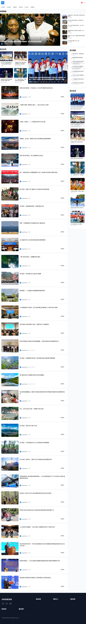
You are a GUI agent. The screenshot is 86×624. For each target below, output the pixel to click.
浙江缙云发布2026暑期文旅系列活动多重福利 (32, 375)
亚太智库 (9, 7)
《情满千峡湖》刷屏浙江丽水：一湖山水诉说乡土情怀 (34, 105)
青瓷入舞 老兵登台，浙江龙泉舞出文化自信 (31, 155)
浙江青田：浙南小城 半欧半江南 (28, 425)
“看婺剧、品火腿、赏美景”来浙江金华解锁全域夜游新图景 (35, 138)
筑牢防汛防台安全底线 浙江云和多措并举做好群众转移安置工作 (37, 510)
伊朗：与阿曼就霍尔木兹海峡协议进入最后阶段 (32, 223)
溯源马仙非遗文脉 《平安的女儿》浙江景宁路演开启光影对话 (36, 88)
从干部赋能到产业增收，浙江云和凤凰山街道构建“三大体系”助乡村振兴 (39, 307)
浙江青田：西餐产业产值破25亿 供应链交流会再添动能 (34, 189)
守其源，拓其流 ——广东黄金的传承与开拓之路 (32, 121)
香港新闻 (32, 7)
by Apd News (6, 43)
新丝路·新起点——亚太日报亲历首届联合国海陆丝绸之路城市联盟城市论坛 (40, 560)
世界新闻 (21, 7)
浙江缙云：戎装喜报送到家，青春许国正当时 (32, 206)
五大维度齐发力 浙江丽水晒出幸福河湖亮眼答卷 (32, 240)
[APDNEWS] (2, 3)
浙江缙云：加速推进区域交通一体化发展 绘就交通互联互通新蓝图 (37, 358)
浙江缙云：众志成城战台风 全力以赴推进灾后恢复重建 (34, 442)
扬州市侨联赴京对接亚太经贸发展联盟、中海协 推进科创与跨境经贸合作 (39, 341)
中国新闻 (15, 7)
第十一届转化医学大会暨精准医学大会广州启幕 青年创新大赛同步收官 (38, 172)
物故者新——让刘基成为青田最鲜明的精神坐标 (32, 290)
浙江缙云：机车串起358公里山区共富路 (30, 273)
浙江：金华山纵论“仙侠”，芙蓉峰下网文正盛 (31, 409)
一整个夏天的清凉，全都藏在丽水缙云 (30, 257)
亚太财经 (3, 7)
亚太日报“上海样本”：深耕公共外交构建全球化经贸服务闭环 (36, 459)
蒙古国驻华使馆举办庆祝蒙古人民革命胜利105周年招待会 (35, 577)
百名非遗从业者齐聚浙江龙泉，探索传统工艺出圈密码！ (35, 324)
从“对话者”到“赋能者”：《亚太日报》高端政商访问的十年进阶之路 (37, 527)
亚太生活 (26, 7)
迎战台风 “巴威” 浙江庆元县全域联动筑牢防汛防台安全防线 (35, 493)
